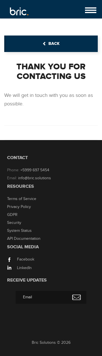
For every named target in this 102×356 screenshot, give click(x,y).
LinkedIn (24, 268)
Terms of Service (21, 199)
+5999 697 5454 (34, 170)
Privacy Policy (19, 207)
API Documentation (24, 238)
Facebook (25, 259)
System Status (19, 230)
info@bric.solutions (34, 178)
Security (14, 222)
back (54, 43)
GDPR (12, 215)
